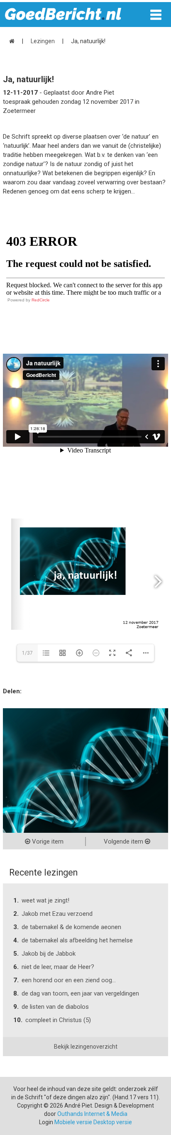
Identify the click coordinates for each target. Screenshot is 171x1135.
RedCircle (41, 300)
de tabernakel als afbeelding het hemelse (77, 940)
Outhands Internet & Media (92, 1114)
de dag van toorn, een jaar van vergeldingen (80, 993)
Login (46, 1122)
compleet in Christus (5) (58, 1020)
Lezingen (43, 41)
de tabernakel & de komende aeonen (71, 927)
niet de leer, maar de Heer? (58, 967)
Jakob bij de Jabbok (49, 953)
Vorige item (47, 841)
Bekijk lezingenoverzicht (85, 1046)
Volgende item (124, 841)
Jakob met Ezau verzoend (57, 913)
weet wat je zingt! (45, 900)
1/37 (27, 653)
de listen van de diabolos (55, 1006)
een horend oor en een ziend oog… (69, 980)
